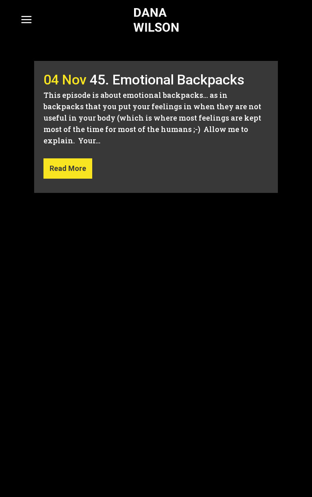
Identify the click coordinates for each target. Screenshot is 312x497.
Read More (68, 168)
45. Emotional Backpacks (167, 79)
